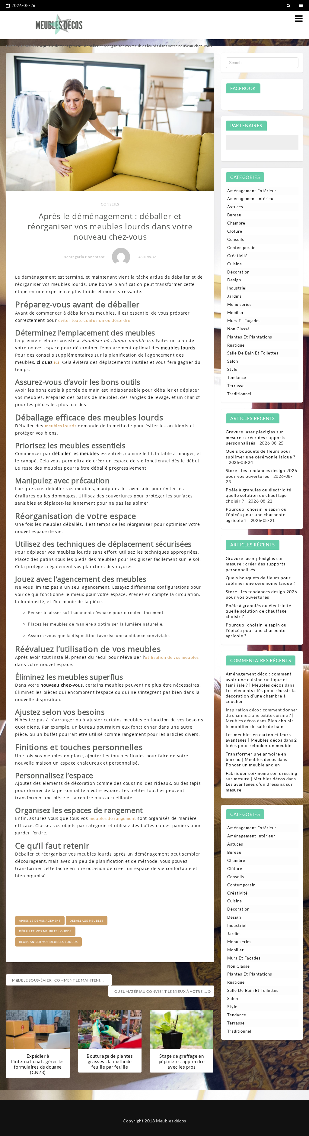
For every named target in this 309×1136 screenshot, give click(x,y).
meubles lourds (61, 425)
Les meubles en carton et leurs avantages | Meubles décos (258, 737)
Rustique (236, 345)
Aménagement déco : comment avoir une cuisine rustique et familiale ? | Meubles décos (258, 679)
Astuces (235, 206)
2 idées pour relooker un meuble (261, 742)
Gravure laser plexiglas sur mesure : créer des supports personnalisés (255, 437)
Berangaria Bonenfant (84, 256)
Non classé (238, 328)
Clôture (234, 231)
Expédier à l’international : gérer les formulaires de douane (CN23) (38, 1064)
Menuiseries (239, 304)
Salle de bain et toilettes (253, 353)
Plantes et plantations (249, 337)
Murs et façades (244, 320)
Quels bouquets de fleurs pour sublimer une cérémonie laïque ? (260, 453)
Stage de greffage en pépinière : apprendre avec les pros (182, 1061)
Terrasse (236, 385)
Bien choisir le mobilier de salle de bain (259, 723)
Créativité (237, 255)
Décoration (238, 272)
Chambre (236, 223)
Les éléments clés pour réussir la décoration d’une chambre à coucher (261, 696)
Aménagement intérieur (251, 198)
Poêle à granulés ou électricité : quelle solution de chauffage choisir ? (260, 495)
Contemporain (241, 247)
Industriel (237, 288)
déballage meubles (87, 920)
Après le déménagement (40, 920)
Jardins (234, 296)
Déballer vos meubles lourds (45, 931)
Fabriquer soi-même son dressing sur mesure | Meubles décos (261, 776)
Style (232, 369)
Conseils (110, 204)
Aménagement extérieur (251, 190)
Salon (232, 361)
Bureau (234, 214)
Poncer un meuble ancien (253, 764)
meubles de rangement (113, 818)
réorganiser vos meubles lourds (48, 941)
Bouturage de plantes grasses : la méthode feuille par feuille (110, 1061)
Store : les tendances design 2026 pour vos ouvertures (261, 473)
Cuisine (234, 263)
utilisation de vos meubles (172, 657)
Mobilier (235, 312)
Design (234, 279)
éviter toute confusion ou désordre (94, 320)
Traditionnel (239, 393)
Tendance (236, 377)
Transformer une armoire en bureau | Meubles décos (256, 756)
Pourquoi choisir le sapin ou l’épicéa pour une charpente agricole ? (256, 515)
